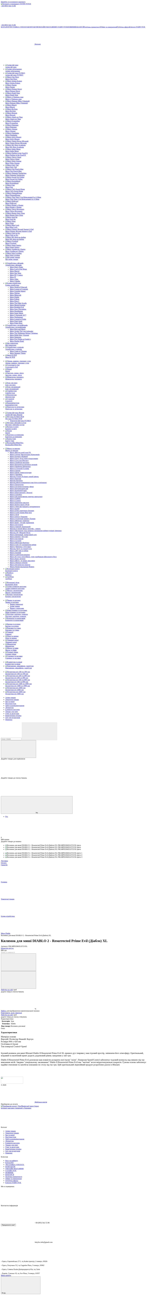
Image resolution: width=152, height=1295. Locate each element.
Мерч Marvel (14, 271)
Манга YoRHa (15, 499)
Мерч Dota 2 (14, 301)
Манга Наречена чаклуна (19, 503)
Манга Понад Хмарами (18, 517)
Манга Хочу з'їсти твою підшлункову (24, 458)
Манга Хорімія (15, 553)
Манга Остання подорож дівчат (22, 487)
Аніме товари (10, 698)
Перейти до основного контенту (13, 2)
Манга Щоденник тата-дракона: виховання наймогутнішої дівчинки (36, 531)
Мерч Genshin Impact (17, 291)
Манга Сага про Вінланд (19, 460)
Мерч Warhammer (16, 317)
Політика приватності (92, 27)
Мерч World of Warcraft (18, 287)
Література (9, 708)
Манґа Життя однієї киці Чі (20, 452)
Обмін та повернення (108, 27)
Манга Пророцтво (17, 485)
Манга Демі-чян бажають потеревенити (25, 507)
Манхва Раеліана (16, 481)
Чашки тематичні (16, 604)
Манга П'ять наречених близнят (22, 511)
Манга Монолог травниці (19, 521)
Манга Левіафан (16, 475)
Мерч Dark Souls (16, 321)
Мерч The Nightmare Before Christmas (24, 333)
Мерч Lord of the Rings (18, 269)
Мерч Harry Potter (16, 267)
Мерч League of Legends (19, 289)
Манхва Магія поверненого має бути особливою (28, 483)
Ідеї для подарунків (12, 718)
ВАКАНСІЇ (79, 27)
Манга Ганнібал (16, 495)
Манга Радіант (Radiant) (19, 456)
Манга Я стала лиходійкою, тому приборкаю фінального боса (33, 557)
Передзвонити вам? (8, 1225)
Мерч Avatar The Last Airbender (21, 331)
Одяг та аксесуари (12, 714)
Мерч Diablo (14, 297)
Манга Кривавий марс (18, 491)
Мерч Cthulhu (15, 281)
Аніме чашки (15, 606)
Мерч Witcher (15, 293)
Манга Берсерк (15, 479)
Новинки (8, 720)
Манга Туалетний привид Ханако (22, 519)
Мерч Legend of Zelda (18, 319)
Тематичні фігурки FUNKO (20, 421)
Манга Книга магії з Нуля (19, 505)
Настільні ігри (10, 704)
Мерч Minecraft (15, 295)
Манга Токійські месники (19, 462)
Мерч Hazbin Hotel (17, 341)
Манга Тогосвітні (16, 525)
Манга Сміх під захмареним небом (23, 545)
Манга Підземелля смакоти (20, 565)
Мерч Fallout (14, 299)
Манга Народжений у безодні (21, 493)
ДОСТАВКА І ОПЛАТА (18, 27)
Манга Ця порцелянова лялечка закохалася (26, 497)
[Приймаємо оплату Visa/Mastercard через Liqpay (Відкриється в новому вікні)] (20, 1106)
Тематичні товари (12, 700)
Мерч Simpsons (15, 337)
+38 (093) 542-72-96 (8, 6)
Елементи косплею (12, 710)
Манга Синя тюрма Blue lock (21, 513)
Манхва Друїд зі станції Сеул (21, 549)
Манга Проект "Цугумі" (19, 537)
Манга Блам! (14, 509)
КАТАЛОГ (5, 27)
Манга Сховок (15, 501)
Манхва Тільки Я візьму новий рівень (24, 477)
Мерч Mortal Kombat (17, 305)
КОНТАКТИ (33, 27)
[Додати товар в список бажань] (18, 980)
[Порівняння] (18, 749)
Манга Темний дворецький (20, 527)
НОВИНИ (71, 27)
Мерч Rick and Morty (17, 329)
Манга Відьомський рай (19, 489)
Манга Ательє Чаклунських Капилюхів (25, 454)
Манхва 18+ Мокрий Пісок (20, 533)
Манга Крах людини (17, 559)
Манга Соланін (15, 541)
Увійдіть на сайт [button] (7, 990)
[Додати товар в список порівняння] (18, 962)
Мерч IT (13, 277)
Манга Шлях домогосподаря (20, 473)
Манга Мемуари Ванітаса (19, 543)
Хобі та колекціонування (14, 706)
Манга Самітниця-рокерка (20, 555)
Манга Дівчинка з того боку (20, 547)
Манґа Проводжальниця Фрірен (22, 567)
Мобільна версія (40, 1102)
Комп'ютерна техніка (13, 716)
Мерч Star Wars (15, 273)
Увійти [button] (3, 1011)
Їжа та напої (9, 702)
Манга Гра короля (16, 539)
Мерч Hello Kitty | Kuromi (19, 335)
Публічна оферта (123, 27)
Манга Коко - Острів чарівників (22, 523)
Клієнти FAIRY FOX (137, 27)
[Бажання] (76, 768)
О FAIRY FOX (61, 27)
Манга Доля (14, 515)
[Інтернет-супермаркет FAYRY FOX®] (12, 1083)
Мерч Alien (14, 279)
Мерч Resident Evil (17, 307)
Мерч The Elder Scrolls (18, 303)
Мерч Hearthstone (16, 311)
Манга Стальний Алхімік (19, 469)
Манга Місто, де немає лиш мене (22, 561)
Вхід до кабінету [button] (11, 1161)
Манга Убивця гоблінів (18, 563)
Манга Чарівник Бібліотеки (20, 466)
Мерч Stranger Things (18, 353)
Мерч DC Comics (16, 275)
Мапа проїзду (6, 1275)
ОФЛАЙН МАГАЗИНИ (47, 27)
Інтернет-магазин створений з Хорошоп (16, 1108)
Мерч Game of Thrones (18, 351)
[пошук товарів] (39, 731)
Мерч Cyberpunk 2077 (18, 315)
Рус (6, 816)
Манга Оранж (15, 471)
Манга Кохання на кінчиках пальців (23, 464)
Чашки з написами (17, 608)
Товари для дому (11, 712)
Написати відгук (7, 948)
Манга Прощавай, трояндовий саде (23, 535)
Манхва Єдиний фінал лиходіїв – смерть (25, 529)
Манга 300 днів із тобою (19, 551)
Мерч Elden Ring (16, 323)
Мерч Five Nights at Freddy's (20, 339)
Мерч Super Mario (16, 313)
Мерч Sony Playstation (18, 309)
